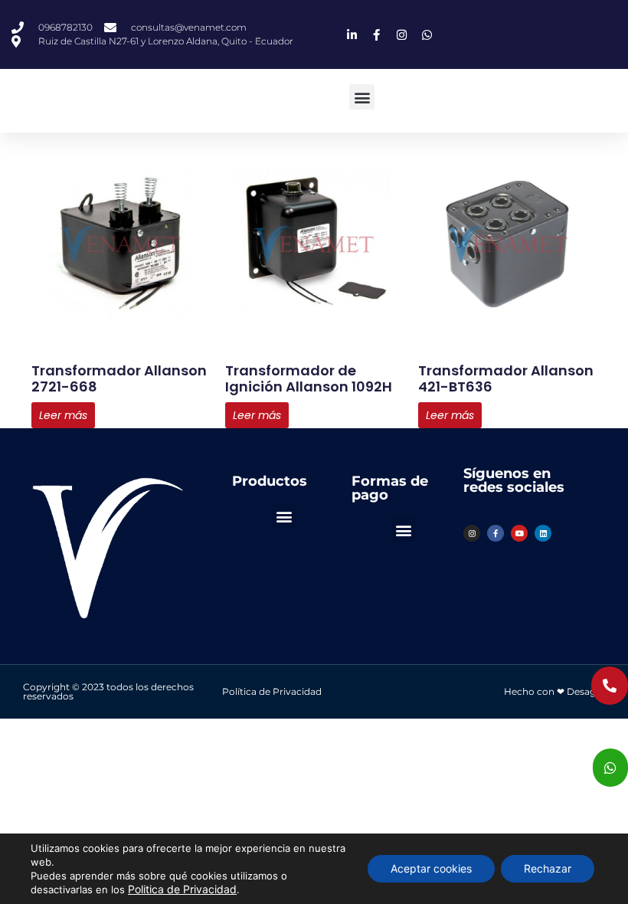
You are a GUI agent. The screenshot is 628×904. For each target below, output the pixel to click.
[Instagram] (471, 533)
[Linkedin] (543, 533)
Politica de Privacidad (182, 889)
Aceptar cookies (431, 868)
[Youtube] (519, 533)
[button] (362, 97)
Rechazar (547, 868)
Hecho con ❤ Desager (554, 691)
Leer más (63, 415)
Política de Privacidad (272, 691)
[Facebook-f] (495, 533)
